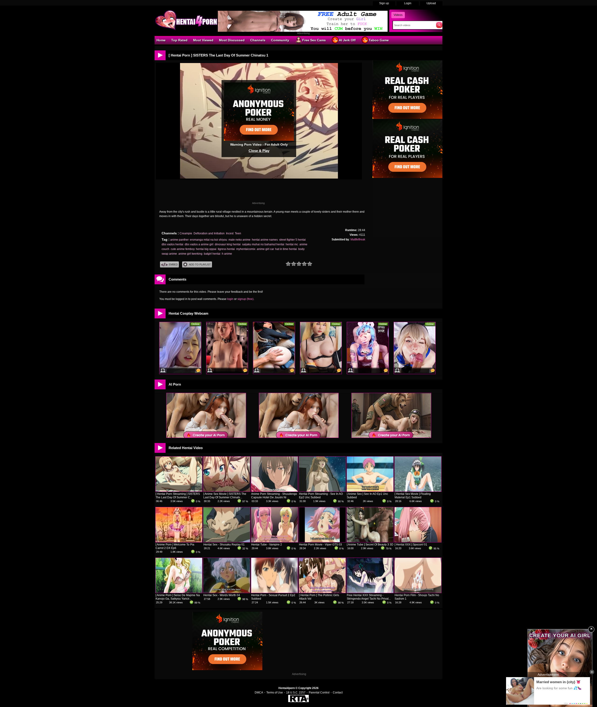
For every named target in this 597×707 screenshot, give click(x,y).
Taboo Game (379, 40)
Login (407, 3)
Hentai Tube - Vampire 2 (266, 544)
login (230, 299)
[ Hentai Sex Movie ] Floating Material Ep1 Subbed (413, 495)
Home (161, 40)
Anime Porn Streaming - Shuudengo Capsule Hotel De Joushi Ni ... (274, 495)
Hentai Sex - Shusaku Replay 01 (224, 544)
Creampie (186, 233)
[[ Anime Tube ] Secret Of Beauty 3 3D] (370, 541)
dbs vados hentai (172, 244)
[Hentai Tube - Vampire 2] (274, 541)
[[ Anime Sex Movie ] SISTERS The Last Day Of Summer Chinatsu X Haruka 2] (226, 490)
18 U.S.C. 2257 (295, 692)
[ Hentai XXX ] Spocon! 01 (411, 544)
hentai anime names (265, 239)
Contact (338, 692)
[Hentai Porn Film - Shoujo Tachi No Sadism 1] (418, 592)
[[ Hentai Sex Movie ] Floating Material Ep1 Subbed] (418, 490)
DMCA (259, 692)
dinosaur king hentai (228, 244)
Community (280, 40)
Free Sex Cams (314, 40)
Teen (238, 233)
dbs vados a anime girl (199, 244)
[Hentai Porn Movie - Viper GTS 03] (322, 541)
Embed (173, 264)
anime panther (179, 239)
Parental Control (319, 692)
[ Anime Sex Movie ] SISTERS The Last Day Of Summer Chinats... (224, 495)
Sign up (384, 3)
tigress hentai (226, 249)
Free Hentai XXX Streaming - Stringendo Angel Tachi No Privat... (369, 597)
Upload (431, 3)
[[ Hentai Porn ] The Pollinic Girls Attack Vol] (322, 592)
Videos (398, 15)
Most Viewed (203, 40)
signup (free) (245, 299)
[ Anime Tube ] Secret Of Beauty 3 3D (370, 544)
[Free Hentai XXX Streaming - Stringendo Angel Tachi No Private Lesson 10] (370, 592)
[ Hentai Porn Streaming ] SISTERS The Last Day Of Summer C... (178, 495)
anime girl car (265, 249)
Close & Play (259, 151)
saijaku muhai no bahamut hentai (263, 244)
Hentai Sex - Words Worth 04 (221, 595)
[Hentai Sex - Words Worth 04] (226, 592)
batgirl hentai (212, 253)
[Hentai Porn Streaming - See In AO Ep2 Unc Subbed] (322, 490)
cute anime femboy (182, 249)
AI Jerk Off (347, 40)
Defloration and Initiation (209, 233)
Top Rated (179, 40)
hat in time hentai (286, 249)
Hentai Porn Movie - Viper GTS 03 (320, 544)
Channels (257, 40)
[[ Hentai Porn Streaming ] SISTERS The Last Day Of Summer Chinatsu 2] (179, 490)
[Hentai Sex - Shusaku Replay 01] (226, 541)
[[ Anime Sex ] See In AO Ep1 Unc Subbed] (370, 490)
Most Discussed (232, 40)
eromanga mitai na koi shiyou (208, 239)
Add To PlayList (200, 264)
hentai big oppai (206, 249)
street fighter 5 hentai (292, 239)
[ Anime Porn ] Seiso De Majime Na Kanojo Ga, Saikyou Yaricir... (178, 597)
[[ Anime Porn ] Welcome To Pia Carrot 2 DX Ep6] (179, 541)
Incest (229, 233)
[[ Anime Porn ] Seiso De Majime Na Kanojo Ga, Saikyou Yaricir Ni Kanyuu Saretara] (179, 592)
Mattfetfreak (358, 239)
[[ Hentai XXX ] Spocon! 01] (418, 541)
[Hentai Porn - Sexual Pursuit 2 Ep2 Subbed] (274, 592)
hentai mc (292, 244)
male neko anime (239, 239)
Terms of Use (274, 692)
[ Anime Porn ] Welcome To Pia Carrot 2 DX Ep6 (175, 546)
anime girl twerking (190, 253)
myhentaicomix (245, 249)
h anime (227, 253)
